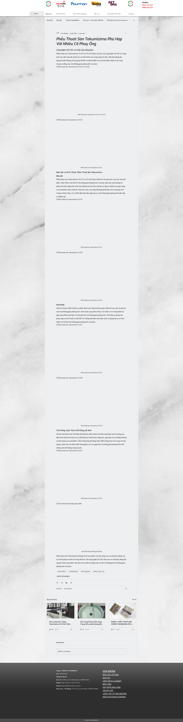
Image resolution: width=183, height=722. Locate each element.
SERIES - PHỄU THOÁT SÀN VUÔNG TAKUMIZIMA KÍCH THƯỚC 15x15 (121, 623)
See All (134, 599)
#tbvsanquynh (85, 571)
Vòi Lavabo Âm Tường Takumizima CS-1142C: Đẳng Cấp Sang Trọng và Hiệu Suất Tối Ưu (60, 623)
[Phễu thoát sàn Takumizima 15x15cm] (122, 610)
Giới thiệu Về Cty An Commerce (117, 20)
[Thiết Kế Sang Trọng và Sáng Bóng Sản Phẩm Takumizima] (60, 610)
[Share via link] (71, 583)
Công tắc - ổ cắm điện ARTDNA (93, 20)
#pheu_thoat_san (98, 571)
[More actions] (125, 33)
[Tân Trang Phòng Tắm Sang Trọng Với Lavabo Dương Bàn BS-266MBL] (91, 610)
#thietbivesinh (73, 571)
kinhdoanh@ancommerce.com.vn (71, 686)
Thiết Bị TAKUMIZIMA (72, 20)
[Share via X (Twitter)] (62, 583)
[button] (134, 20)
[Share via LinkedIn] (66, 583)
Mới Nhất (50, 20)
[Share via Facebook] (57, 583)
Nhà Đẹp (59, 20)
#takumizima (61, 571)
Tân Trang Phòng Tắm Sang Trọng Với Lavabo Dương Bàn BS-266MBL (91, 623)
